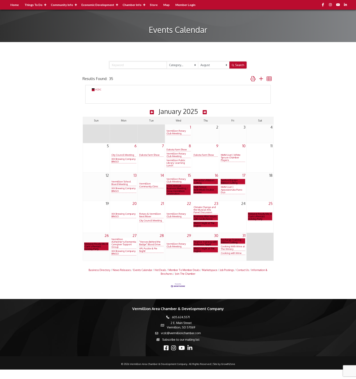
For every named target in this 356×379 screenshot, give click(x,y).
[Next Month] (205, 112)
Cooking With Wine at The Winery (233, 247)
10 (243, 145)
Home (14, 4)
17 (243, 175)
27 (135, 235)
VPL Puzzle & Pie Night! (148, 249)
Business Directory (99, 270)
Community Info (62, 4)
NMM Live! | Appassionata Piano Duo (231, 189)
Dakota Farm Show (149, 155)
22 (189, 203)
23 (216, 203)
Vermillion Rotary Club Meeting (176, 132)
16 (216, 175)
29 (189, 235)
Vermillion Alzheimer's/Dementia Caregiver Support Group (123, 243)
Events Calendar (142, 270)
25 (270, 203)
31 (243, 235)
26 (107, 235)
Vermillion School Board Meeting (121, 182)
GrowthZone (228, 364)
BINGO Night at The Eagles (204, 224)
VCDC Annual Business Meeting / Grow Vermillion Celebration (177, 189)
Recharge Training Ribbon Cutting (231, 241)
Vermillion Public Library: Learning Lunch (176, 163)
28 (162, 235)
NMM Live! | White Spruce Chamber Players (230, 157)
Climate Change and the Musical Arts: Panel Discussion (205, 210)
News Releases (122, 270)
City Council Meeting (122, 155)
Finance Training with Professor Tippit (205, 243)
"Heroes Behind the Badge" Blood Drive (150, 243)
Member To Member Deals (184, 270)
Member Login (185, 4)
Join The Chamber (185, 273)
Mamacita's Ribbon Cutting (204, 181)
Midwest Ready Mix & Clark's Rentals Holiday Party (260, 216)
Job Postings (227, 270)
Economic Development (97, 4)
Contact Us (242, 270)
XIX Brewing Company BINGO (123, 160)
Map (166, 4)
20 (134, 203)
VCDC (98, 89)
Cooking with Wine (231, 253)
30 (216, 235)
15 (189, 175)
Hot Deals (160, 270)
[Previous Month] (152, 112)
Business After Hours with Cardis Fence (205, 217)
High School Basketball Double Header (204, 189)
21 (162, 203)
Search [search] (239, 65)
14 (162, 175)
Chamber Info (132, 4)
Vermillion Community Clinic (148, 184)
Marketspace (209, 270)
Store (154, 4)
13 (135, 175)
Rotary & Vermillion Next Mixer (150, 215)
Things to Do (33, 4)
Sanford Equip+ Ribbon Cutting (229, 181)
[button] (253, 78)
